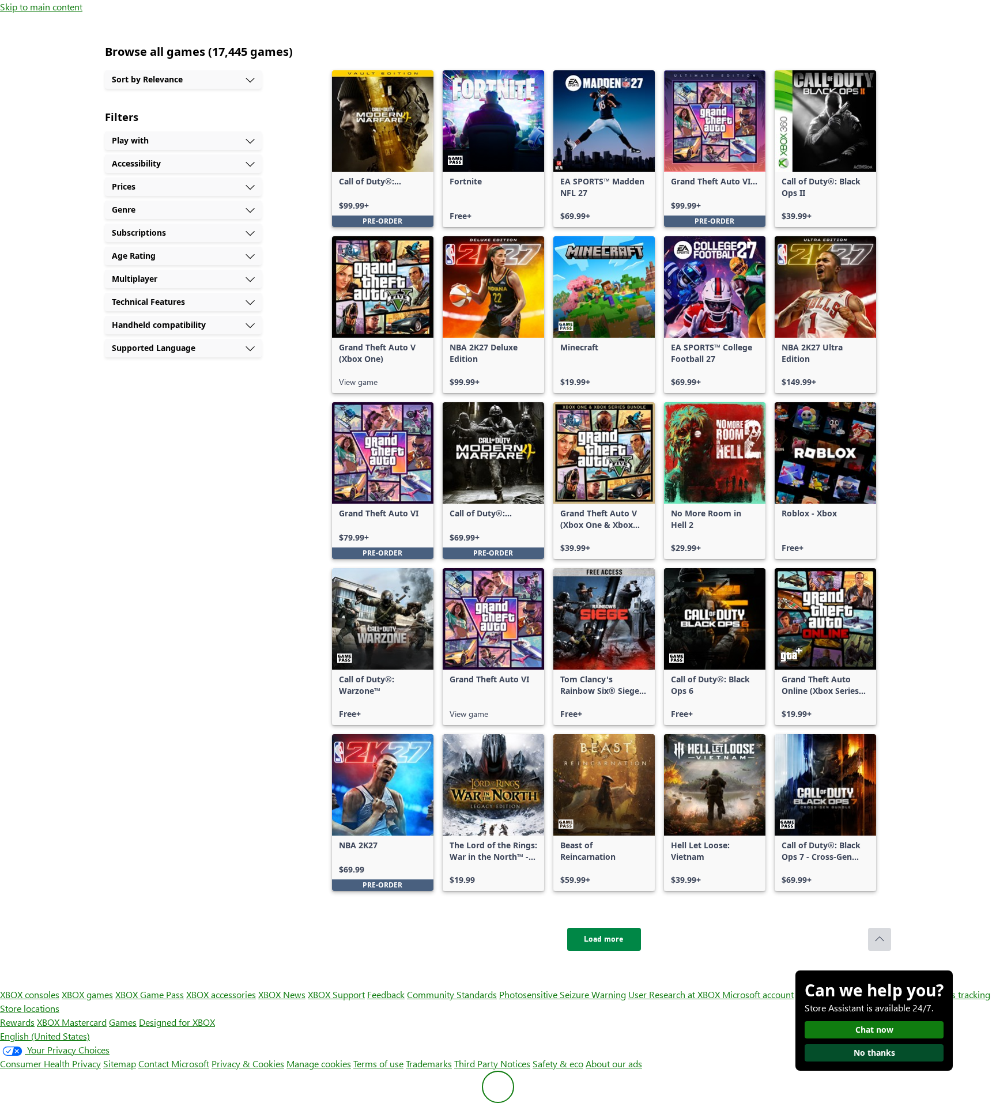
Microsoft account (758, 994)
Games (123, 1022)
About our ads (614, 1063)
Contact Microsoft (173, 1063)
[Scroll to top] (879, 939)
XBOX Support (336, 994)
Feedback (386, 994)
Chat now (874, 1029)
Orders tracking (959, 994)
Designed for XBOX (177, 1022)
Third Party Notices (492, 1063)
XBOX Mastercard (72, 1022)
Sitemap (119, 1063)
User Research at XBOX (675, 994)
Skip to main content (41, 7)
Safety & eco (558, 1063)
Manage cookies (318, 1063)
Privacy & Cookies (248, 1063)
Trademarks (429, 1063)
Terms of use (378, 1063)
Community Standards (452, 994)
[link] (382, 148)
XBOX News (281, 994)
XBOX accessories (221, 994)
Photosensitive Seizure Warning (562, 994)
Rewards (17, 1022)
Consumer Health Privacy (50, 1063)
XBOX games (87, 994)
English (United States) (45, 1036)
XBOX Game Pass (149, 994)
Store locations (29, 1008)
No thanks (874, 1052)
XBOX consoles (29, 994)
